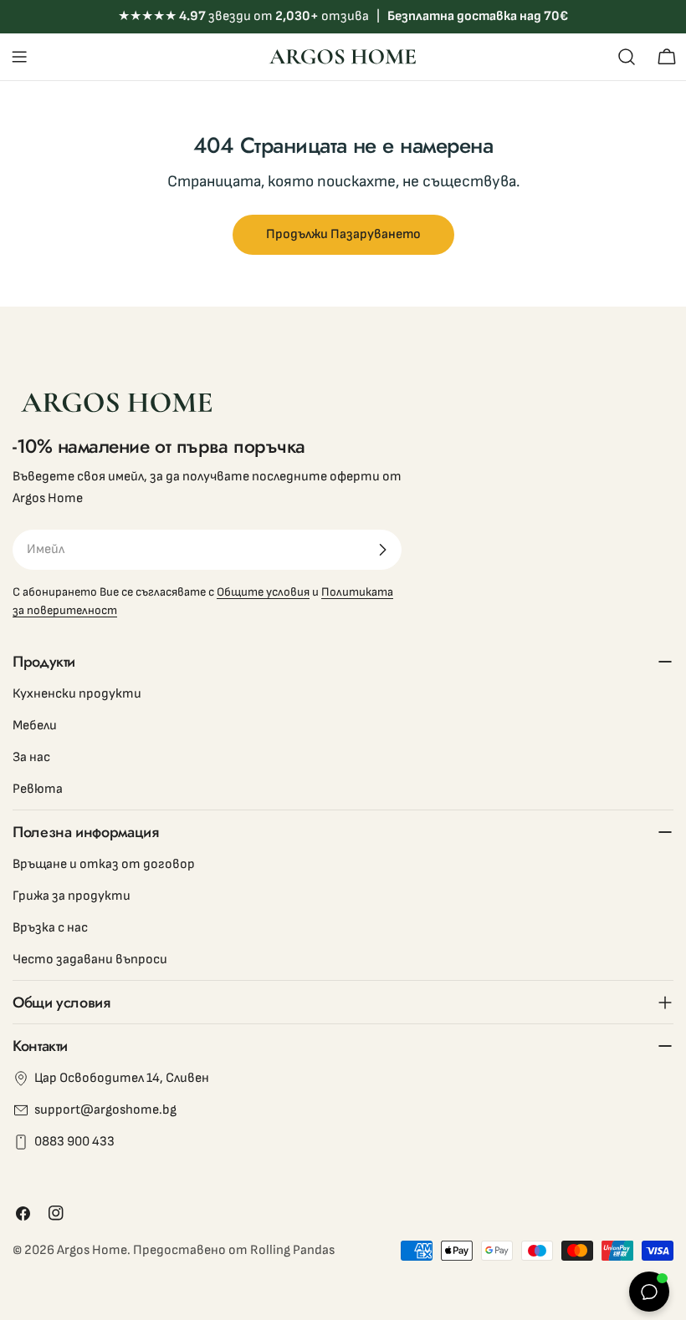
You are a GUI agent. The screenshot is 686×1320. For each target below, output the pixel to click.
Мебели (35, 726)
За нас (31, 757)
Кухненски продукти (77, 694)
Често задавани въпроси (90, 959)
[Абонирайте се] (382, 549)
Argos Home (92, 1250)
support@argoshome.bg (105, 1110)
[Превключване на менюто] (19, 57)
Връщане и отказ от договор (104, 864)
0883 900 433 (74, 1142)
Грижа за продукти (72, 896)
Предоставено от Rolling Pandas (234, 1250)
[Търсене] (626, 57)
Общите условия (263, 592)
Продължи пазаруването (343, 234)
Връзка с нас (50, 928)
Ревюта (38, 789)
